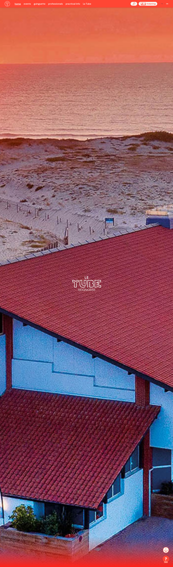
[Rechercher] (133, 3)
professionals (55, 3)
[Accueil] (7, 3)
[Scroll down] (166, 552)
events (27, 3)
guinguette (39, 3)
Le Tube (87, 3)
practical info (73, 3)
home (18, 3)
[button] (134, 4)
